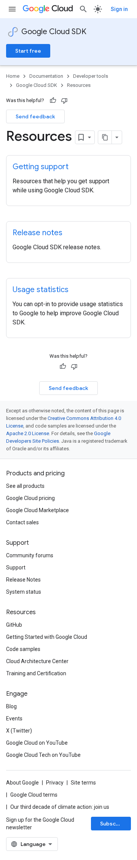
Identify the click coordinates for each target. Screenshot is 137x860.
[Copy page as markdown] (105, 137)
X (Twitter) (19, 731)
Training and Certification (36, 673)
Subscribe (113, 823)
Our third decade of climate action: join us (59, 807)
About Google (22, 783)
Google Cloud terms (33, 795)
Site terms (83, 783)
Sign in (119, 9)
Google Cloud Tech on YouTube (43, 755)
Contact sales (22, 522)
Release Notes (23, 580)
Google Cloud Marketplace (37, 510)
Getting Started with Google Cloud (46, 637)
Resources (79, 85)
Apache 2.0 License (27, 433)
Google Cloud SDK (53, 31)
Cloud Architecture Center (37, 661)
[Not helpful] (64, 100)
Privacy (55, 783)
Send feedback (35, 116)
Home (12, 76)
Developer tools (90, 76)
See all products (25, 486)
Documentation (46, 76)
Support (15, 567)
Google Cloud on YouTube (37, 743)
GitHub (14, 625)
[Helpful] (53, 100)
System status (23, 592)
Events (14, 718)
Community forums (29, 555)
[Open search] (83, 9)
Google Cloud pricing (30, 498)
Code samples (23, 649)
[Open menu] (12, 9)
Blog (11, 706)
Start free (28, 50)
